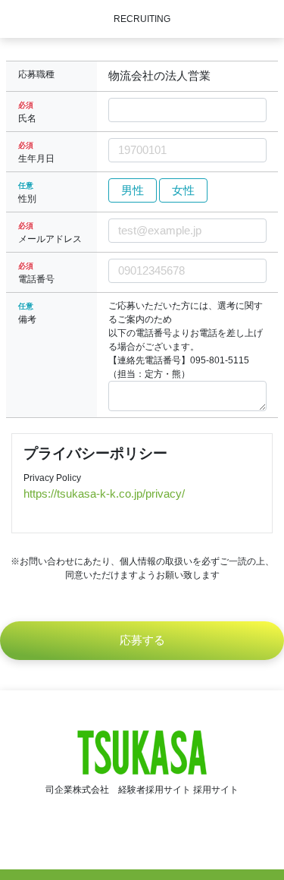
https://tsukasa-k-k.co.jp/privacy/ (104, 493)
